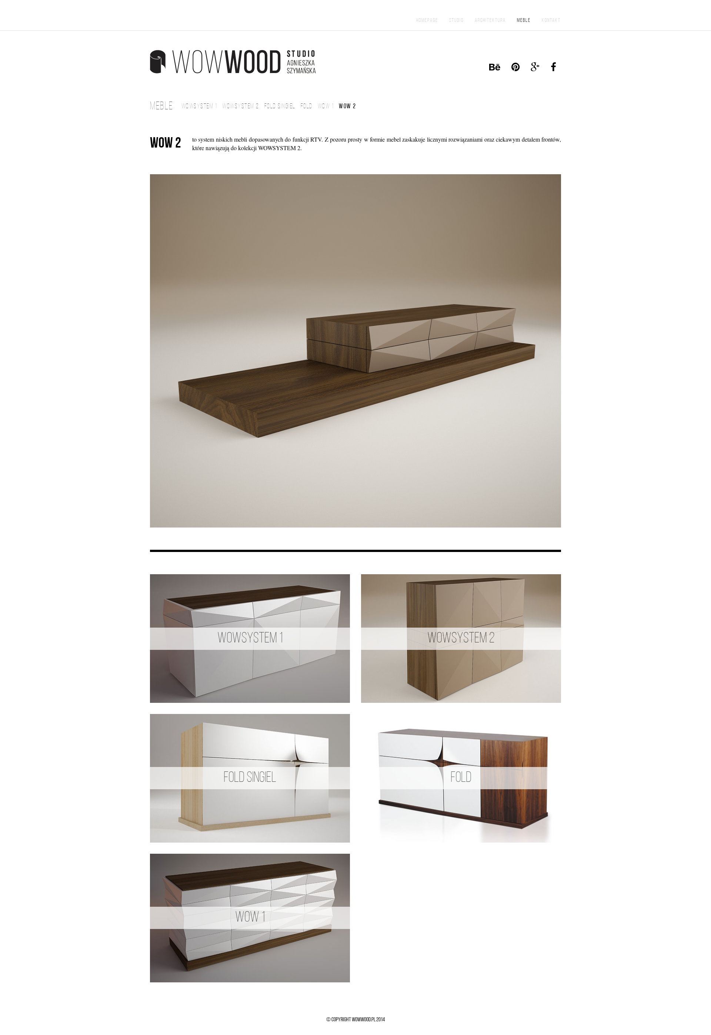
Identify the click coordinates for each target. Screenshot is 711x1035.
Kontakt (551, 20)
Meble (524, 20)
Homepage (427, 20)
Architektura (490, 20)
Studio (456, 20)
